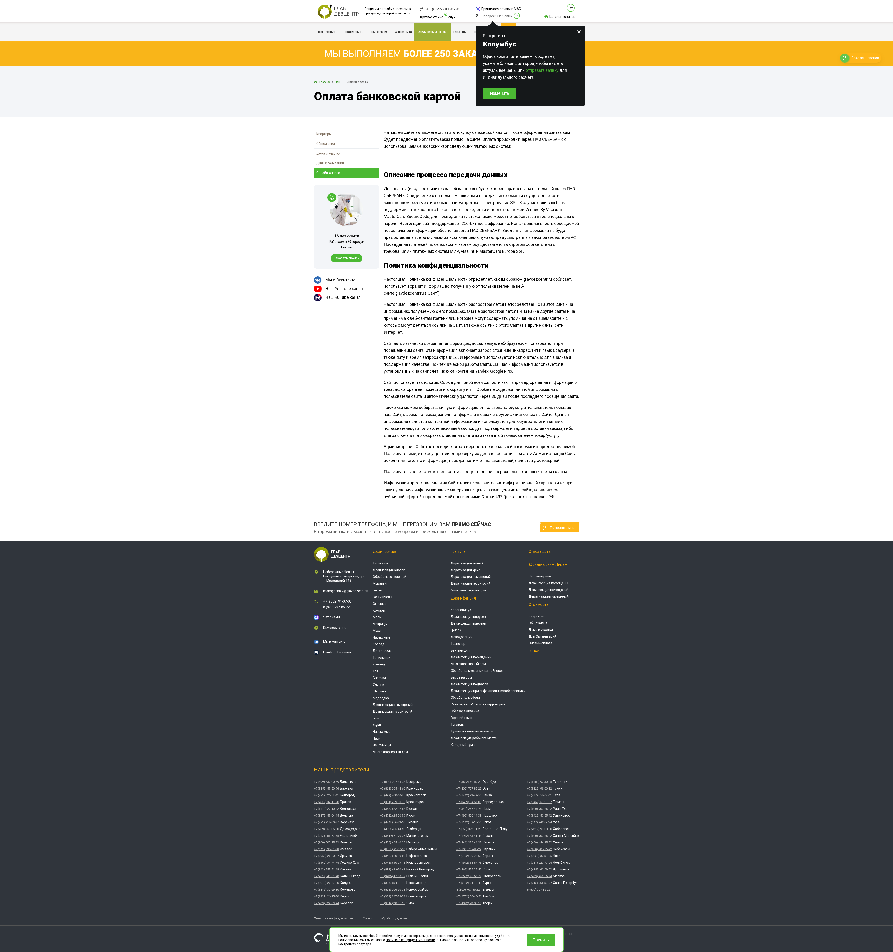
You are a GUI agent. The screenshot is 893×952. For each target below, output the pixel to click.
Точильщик (381, 657)
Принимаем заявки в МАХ (501, 9)
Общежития (325, 143)
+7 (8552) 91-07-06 (444, 9)
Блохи (377, 590)
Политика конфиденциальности (337, 918)
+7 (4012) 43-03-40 (326, 876)
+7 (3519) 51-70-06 (392, 835)
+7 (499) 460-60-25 (392, 795)
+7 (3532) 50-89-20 (468, 782)
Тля (375, 671)
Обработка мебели (465, 697)
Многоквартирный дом (390, 752)
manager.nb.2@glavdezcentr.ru (346, 591)
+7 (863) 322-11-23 (468, 829)
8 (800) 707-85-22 (336, 607)
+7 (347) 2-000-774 (539, 822)
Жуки (377, 725)
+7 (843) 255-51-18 (326, 869)
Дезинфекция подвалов (469, 684)
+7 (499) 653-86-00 (326, 829)
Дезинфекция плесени (468, 623)
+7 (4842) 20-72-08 (326, 883)
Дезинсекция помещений (393, 705)
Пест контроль (540, 576)
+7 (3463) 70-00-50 (392, 856)
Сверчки (379, 678)
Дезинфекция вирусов (468, 617)
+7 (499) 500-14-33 (468, 815)
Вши (376, 718)
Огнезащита (540, 551)
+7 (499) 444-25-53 (539, 842)
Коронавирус (461, 610)
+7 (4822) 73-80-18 (468, 903)
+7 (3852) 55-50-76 (326, 788)
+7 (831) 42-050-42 (392, 869)
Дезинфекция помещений (471, 657)
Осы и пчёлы (382, 597)
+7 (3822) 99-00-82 (539, 788)
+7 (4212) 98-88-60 (539, 829)
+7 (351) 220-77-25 (539, 862)
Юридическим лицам (548, 564)
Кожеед (379, 664)
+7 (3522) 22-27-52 (392, 808)
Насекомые (381, 637)
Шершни (379, 691)
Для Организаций (330, 163)
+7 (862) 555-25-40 (468, 869)
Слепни (378, 684)
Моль (377, 617)
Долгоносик (382, 651)
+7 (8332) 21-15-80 (326, 896)
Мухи (377, 630)
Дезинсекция (385, 551)
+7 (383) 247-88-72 (392, 896)
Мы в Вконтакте (340, 279)
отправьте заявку (542, 70)
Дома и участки (328, 153)
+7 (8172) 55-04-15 (326, 815)
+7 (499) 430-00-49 (326, 782)
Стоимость (539, 604)
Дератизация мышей (467, 563)
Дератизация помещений (471, 577)
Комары (379, 610)
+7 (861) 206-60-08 (392, 889)
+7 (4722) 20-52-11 (326, 795)
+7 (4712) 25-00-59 (392, 815)
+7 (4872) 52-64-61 (539, 795)
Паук (376, 738)
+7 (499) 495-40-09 (392, 842)
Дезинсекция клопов (389, 570)
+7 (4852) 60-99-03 (539, 869)
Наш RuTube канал (343, 297)
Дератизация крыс (465, 570)
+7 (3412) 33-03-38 (326, 849)
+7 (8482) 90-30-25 (539, 782)
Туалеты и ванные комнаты (472, 731)
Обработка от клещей (389, 577)
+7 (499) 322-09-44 (326, 903)
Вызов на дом (461, 677)
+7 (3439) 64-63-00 (468, 802)
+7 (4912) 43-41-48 (468, 835)
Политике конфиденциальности (410, 940)
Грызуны (458, 551)
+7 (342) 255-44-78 (468, 808)
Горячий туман (462, 718)
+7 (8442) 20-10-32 (326, 808)
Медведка (381, 698)
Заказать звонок (346, 258)
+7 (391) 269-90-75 (392, 802)
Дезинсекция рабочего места (474, 738)
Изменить (499, 93)
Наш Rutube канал (337, 652)
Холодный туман (463, 745)
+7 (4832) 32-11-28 (326, 802)
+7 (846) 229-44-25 (468, 842)
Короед (378, 644)
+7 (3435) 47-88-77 (392, 876)
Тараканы (380, 563)
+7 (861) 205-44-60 (392, 788)
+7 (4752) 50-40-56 (468, 896)
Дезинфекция (463, 598)
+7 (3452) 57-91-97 (539, 802)
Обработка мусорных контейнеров (477, 670)
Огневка (379, 604)
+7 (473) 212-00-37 (326, 822)
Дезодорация (461, 637)
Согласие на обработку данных (385, 918)
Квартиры (323, 134)
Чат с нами (331, 617)
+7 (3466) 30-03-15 (392, 862)
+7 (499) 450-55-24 (539, 876)
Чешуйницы (382, 745)
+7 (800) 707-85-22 (326, 842)
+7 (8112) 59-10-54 (468, 822)
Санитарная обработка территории (478, 704)
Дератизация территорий (470, 583)
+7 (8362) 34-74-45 (326, 862)
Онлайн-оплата (328, 173)
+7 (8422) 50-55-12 (539, 815)
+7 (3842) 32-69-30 (326, 889)
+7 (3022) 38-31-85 (539, 856)
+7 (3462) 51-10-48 (468, 883)
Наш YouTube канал (344, 288)
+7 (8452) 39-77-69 (468, 856)
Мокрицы (380, 624)
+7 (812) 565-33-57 (539, 883)
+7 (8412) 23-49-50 (468, 795)
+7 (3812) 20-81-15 (392, 903)
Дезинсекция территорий (392, 711)
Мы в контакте (334, 641)
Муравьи (380, 583)
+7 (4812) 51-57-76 (468, 862)
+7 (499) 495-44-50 (392, 829)
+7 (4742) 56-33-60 (392, 822)
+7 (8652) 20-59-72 (468, 876)
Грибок (456, 630)
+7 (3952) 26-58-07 (326, 856)
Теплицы (457, 724)
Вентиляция (460, 650)
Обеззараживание (465, 711)
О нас (534, 651)
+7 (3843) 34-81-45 (392, 883)
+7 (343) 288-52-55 (326, 835)
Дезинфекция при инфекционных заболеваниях (488, 691)
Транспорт (459, 644)
